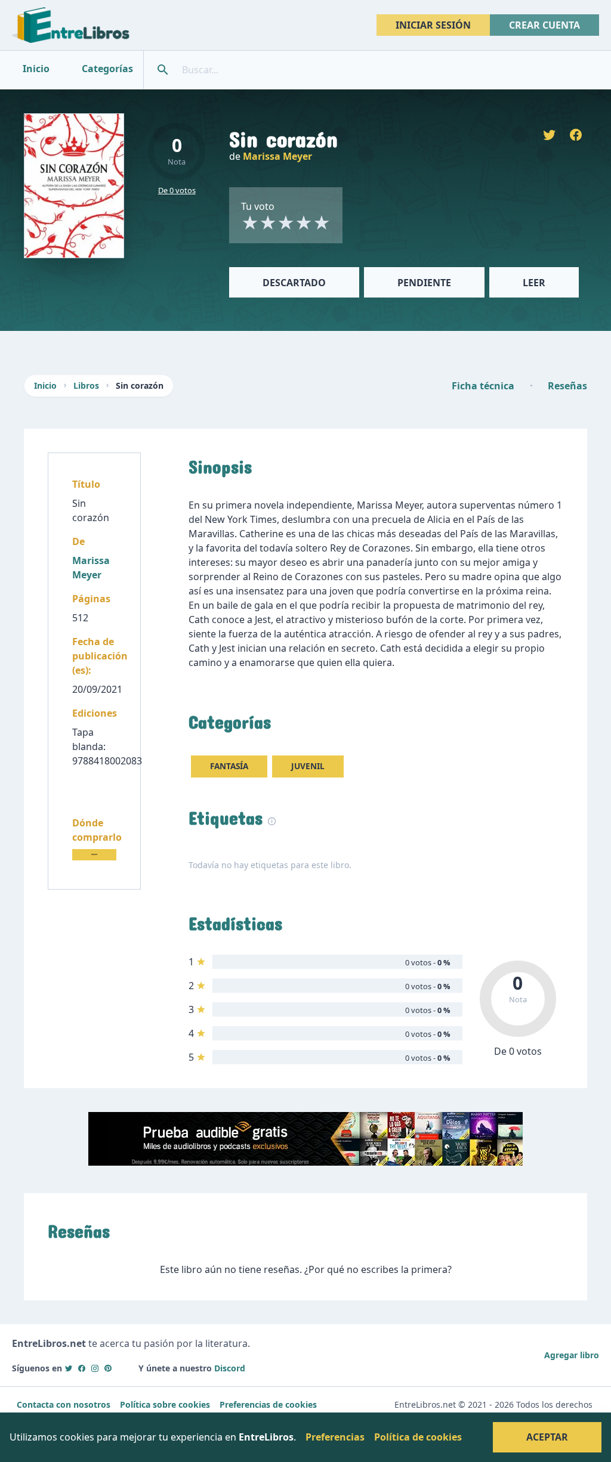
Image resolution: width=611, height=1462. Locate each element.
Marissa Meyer (277, 156)
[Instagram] (95, 1368)
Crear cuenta (544, 25)
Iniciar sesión (433, 25)
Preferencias (335, 1437)
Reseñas (567, 385)
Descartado (294, 282)
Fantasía (229, 766)
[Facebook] (82, 1368)
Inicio (45, 385)
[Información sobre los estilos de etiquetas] (272, 820)
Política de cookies (418, 1437)
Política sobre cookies (165, 1404)
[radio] (250, 222)
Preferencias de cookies (268, 1404)
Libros (86, 385)
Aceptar (547, 1437)
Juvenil (308, 766)
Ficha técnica (483, 385)
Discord (229, 1368)
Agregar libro (571, 1355)
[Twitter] (68, 1368)
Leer (534, 282)
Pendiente (424, 282)
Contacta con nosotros (63, 1404)
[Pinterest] (108, 1368)
